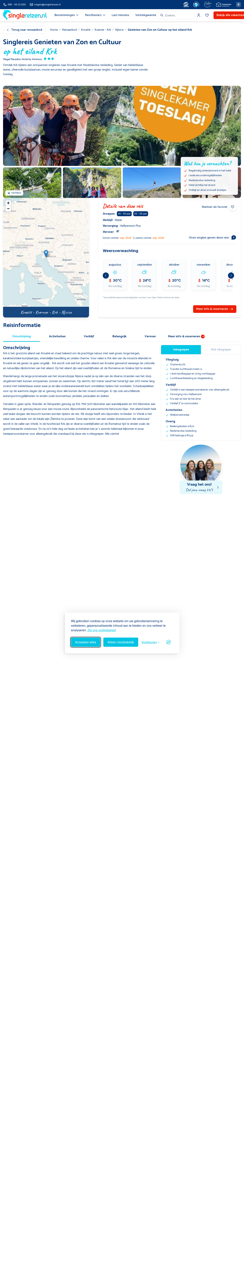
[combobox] (176, 15)
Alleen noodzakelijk (121, 642)
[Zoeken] (162, 15)
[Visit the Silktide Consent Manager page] (168, 642)
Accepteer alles (85, 642)
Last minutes (120, 15)
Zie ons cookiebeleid (101, 630)
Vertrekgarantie (145, 15)
